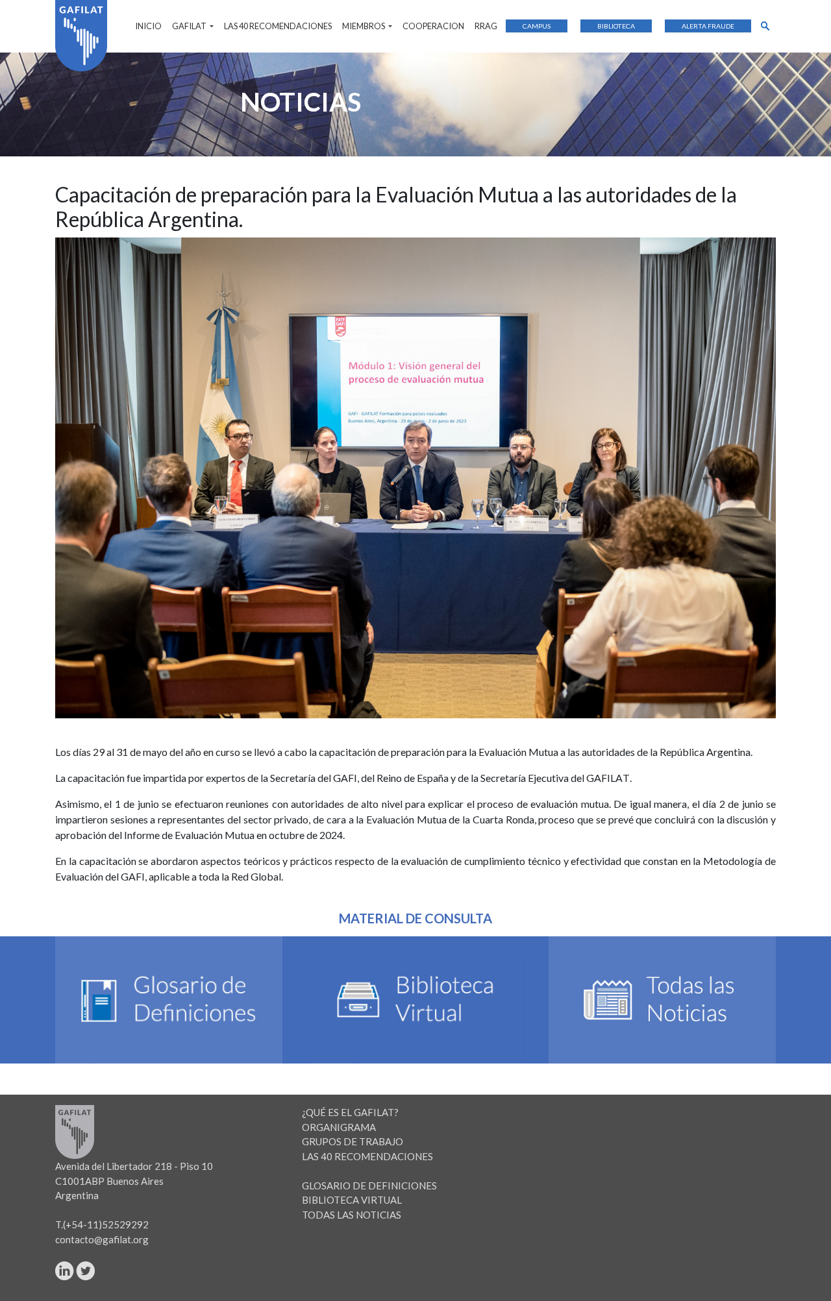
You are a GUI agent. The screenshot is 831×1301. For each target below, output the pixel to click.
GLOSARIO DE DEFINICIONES (369, 1185)
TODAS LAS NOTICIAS (351, 1215)
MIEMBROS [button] (364, 26)
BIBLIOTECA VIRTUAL (352, 1200)
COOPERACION (433, 26)
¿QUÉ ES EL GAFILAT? (350, 1112)
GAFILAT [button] (190, 26)
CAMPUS (537, 26)
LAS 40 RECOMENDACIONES (278, 26)
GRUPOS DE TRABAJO (352, 1141)
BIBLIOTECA (616, 26)
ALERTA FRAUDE (708, 26)
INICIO (148, 26)
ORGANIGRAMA (339, 1127)
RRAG (486, 26)
